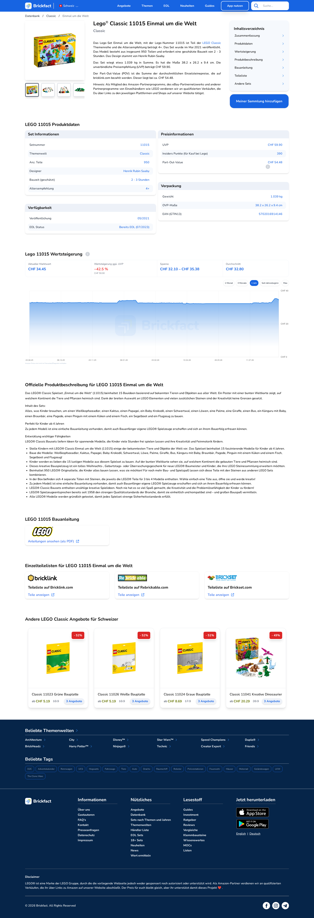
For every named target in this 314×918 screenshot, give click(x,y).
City (71, 740)
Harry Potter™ (78, 746)
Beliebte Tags (39, 759)
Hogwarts (94, 768)
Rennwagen (66, 768)
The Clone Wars (35, 776)
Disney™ (119, 740)
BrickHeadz (33, 746)
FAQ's (82, 820)
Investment (190, 815)
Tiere (123, 768)
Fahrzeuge (110, 768)
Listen (187, 850)
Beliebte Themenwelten (49, 730)
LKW (277, 768)
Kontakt (83, 825)
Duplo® (250, 740)
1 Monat (229, 283)
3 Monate (242, 283)
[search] (256, 6)
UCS (80, 768)
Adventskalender (46, 768)
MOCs (187, 845)
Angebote (124, 6)
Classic (144, 154)
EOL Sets (137, 835)
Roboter (177, 768)
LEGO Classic (211, 43)
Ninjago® (119, 746)
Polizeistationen (195, 768)
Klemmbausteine (194, 835)
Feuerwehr (215, 768)
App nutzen (235, 6)
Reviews (189, 825)
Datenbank (138, 815)
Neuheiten (187, 6)
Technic (162, 746)
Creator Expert (211, 746)
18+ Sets (137, 840)
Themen (147, 6)
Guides (209, 6)
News (134, 850)
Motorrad (243, 768)
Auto (134, 768)
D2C (29, 768)
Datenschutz (86, 835)
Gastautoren (86, 815)
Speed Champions (213, 740)
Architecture (33, 740)
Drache (146, 768)
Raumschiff (161, 768)
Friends (250, 746)
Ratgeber (189, 820)
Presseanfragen (88, 830)
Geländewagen (261, 768)
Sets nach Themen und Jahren (151, 820)
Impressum (85, 840)
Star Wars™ (165, 740)
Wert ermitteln (141, 856)
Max (285, 283)
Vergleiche (190, 830)
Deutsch (254, 834)
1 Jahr (254, 283)
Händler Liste (140, 830)
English (241, 834)
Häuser (229, 768)
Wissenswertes (194, 840)
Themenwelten (141, 825)
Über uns (84, 810)
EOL (166, 6)
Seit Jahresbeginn (270, 283)
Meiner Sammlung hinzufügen (259, 101)
